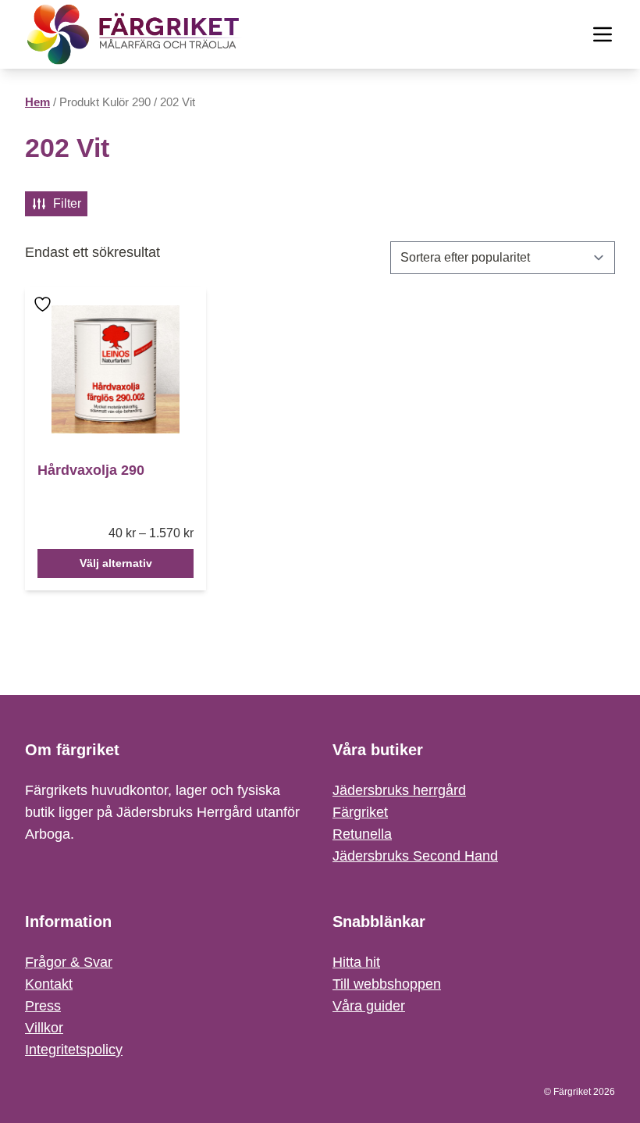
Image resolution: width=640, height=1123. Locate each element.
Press (43, 1006)
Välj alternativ (116, 563)
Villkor (44, 1028)
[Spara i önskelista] (44, 315)
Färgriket (360, 812)
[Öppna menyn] (602, 34)
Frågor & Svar (68, 962)
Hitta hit (356, 962)
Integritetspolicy (74, 1049)
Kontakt (49, 984)
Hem (37, 102)
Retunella (362, 834)
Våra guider (368, 1006)
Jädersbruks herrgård (399, 790)
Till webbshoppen (386, 984)
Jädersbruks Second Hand (415, 856)
